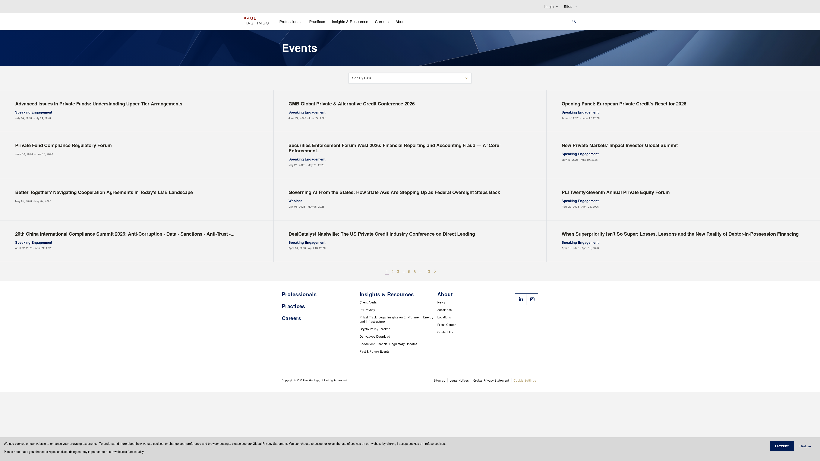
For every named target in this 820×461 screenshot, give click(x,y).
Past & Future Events (375, 351)
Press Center (446, 324)
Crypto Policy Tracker (375, 329)
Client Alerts (368, 302)
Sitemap (439, 380)
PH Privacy (367, 310)
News (441, 302)
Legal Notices (459, 380)
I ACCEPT (782, 446)
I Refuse (805, 446)
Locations (444, 317)
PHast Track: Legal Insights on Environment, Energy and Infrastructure (396, 319)
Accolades (444, 310)
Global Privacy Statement (491, 380)
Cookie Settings (525, 380)
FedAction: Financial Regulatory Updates (388, 344)
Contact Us (445, 332)
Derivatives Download (375, 336)
